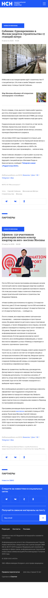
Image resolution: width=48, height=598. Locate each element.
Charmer (13, 577)
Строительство (8, 194)
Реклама (26, 529)
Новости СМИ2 (8, 480)
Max (12, 178)
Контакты (16, 529)
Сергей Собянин (14, 191)
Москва (19, 194)
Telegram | (6, 178)
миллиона (20, 411)
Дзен (33, 175)
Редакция (6, 529)
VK (37, 175)
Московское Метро (30, 191)
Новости (26, 175)
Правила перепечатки (11, 572)
